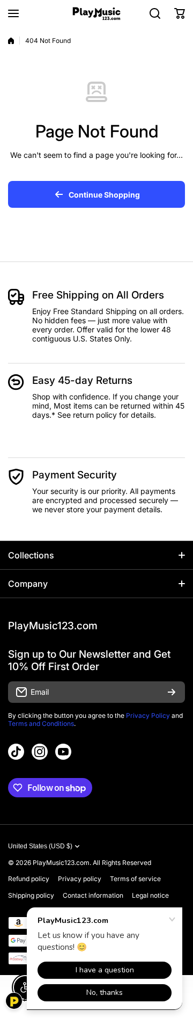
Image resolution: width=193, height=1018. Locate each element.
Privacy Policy (148, 715)
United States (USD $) (40, 846)
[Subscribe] (171, 692)
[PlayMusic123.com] (96, 14)
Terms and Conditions (41, 723)
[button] (179, 13)
